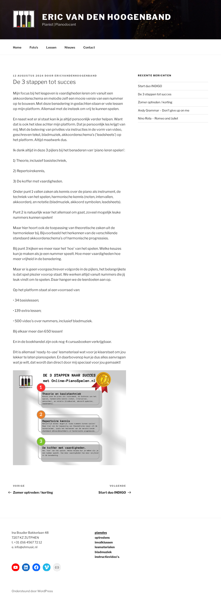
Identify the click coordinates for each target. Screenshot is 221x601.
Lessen (51, 47)
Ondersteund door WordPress (32, 591)
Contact (89, 47)
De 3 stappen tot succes (154, 94)
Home (17, 47)
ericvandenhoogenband (76, 75)
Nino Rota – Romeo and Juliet (158, 118)
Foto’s (34, 47)
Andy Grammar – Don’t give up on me (163, 110)
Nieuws (70, 47)
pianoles (101, 532)
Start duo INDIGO (150, 86)
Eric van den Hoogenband (106, 17)
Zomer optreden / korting (155, 102)
